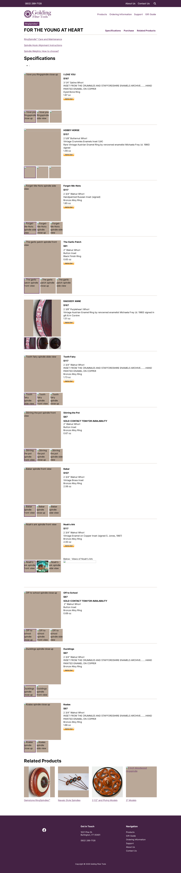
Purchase (129, 30)
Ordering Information (120, 14)
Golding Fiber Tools (98, 864)
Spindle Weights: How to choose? (41, 51)
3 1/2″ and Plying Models (104, 800)
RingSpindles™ (31, 24)
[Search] (155, 3)
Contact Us (144, 3)
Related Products (146, 30)
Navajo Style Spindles (69, 800)
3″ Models (131, 800)
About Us (130, 3)
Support (138, 14)
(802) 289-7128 (33, 3)
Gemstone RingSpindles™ (37, 800)
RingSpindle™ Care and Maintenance (43, 39)
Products (102, 14)
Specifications (113, 30)
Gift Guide (150, 14)
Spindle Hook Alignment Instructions (43, 45)
